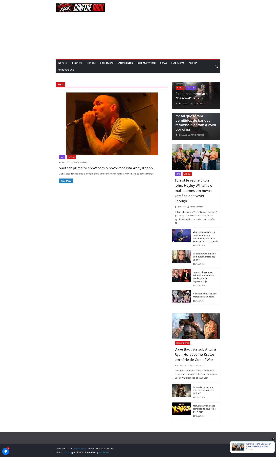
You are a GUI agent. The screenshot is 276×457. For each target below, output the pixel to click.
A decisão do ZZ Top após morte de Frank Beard (205, 295)
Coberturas (106, 63)
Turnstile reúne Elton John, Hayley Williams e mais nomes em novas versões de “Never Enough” (193, 190)
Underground (66, 69)
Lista (183, 114)
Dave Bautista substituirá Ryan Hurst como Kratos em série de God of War (195, 354)
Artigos (91, 63)
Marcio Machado (81, 162)
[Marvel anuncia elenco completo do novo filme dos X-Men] (181, 410)
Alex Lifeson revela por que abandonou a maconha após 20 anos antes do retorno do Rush (205, 237)
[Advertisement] (138, 37)
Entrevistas (177, 63)
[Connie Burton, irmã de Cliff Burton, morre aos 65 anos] (181, 258)
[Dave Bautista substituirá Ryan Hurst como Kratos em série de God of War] (196, 326)
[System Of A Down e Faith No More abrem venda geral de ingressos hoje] (181, 279)
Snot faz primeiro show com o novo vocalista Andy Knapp (106, 168)
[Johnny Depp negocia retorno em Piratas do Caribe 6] (181, 392)
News (62, 157)
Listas (163, 63)
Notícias (63, 63)
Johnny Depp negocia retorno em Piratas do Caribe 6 (203, 390)
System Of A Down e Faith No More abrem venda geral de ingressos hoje (203, 277)
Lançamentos (125, 63)
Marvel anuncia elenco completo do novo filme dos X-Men (204, 408)
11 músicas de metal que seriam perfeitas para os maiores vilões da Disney (200, 125)
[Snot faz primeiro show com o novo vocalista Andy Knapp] (112, 123)
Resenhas (77, 63)
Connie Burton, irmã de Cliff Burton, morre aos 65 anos (204, 256)
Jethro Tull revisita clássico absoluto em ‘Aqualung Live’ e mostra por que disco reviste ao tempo (198, 89)
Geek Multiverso (146, 63)
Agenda (193, 63)
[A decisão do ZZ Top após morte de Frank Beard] (181, 297)
